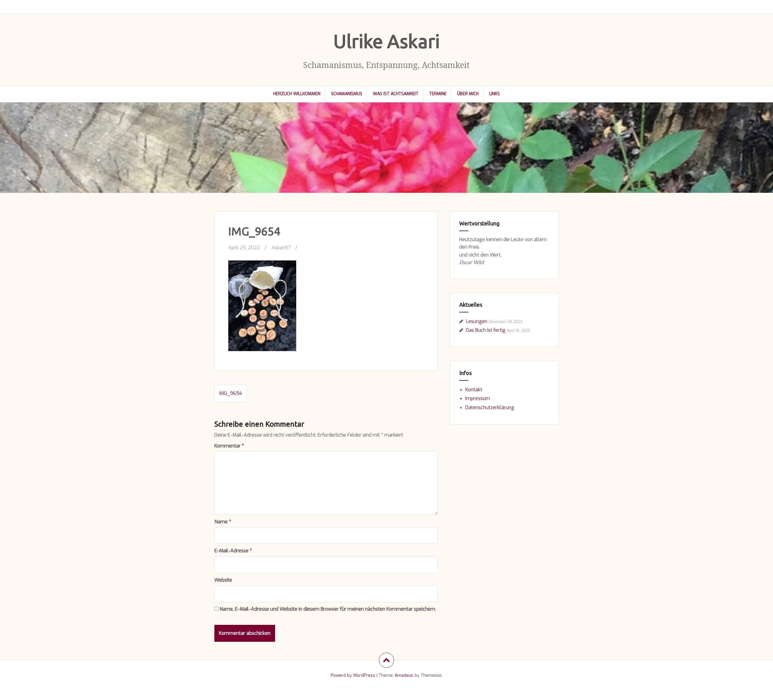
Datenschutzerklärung (489, 407)
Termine (438, 94)
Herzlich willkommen (296, 94)
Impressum (477, 398)
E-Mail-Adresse (233, 550)
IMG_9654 (230, 393)
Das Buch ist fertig (485, 330)
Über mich (468, 94)
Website (223, 580)
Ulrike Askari (386, 41)
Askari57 (281, 247)
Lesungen (476, 321)
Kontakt (473, 389)
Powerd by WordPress (353, 675)
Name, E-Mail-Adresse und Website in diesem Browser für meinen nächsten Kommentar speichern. (328, 609)
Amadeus (404, 675)
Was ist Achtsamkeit (396, 94)
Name (222, 521)
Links (494, 94)
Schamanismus (346, 94)
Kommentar (229, 446)
